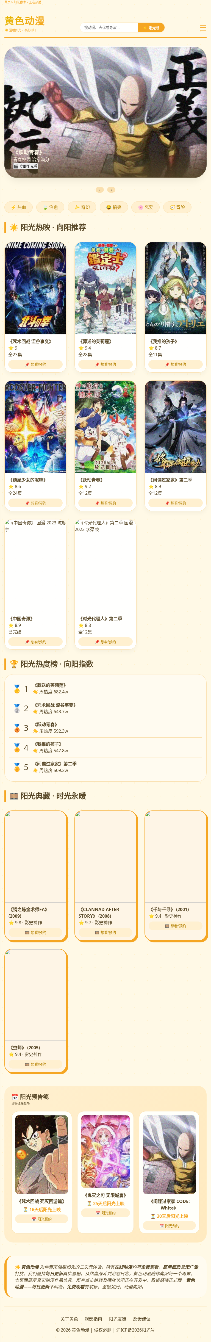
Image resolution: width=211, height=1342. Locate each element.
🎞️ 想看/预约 (35, 933)
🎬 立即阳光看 (25, 166)
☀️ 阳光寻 (151, 28)
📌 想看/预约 (35, 365)
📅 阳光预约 (42, 1219)
